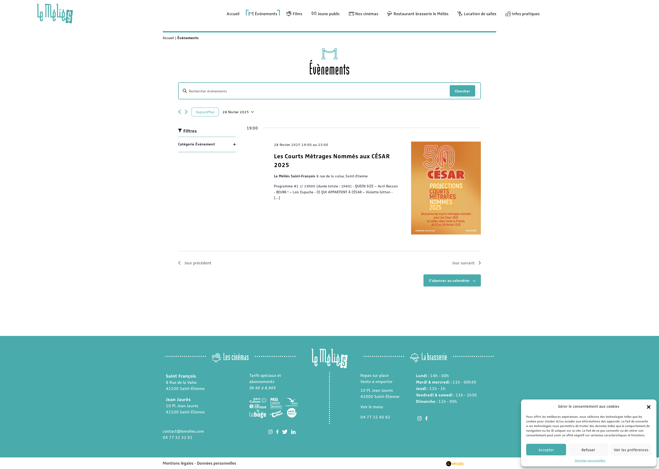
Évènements (266, 13)
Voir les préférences (631, 449)
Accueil (233, 13)
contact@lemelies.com (183, 431)
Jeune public (329, 13)
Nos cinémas (366, 13)
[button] (648, 406)
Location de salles (480, 13)
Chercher (462, 91)
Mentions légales (178, 463)
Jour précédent (197, 262)
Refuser (588, 449)
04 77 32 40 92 (375, 417)
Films (297, 13)
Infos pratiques (526, 13)
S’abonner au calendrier (449, 280)
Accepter (546, 449)
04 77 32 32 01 (178, 437)
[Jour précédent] (179, 111)
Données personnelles (590, 460)
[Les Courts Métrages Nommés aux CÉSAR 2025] (446, 188)
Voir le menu (371, 406)
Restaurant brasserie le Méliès (421, 13)
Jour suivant (463, 262)
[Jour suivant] (186, 111)
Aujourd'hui (205, 111)
